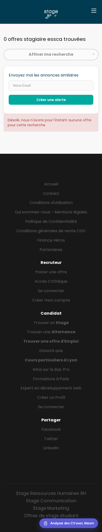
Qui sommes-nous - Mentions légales (51, 212)
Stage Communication (51, 501)
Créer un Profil (51, 397)
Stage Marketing (51, 508)
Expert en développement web (51, 388)
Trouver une (51, 332)
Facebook (51, 429)
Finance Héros (51, 240)
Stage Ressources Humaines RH (51, 493)
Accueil (51, 184)
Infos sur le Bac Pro (51, 369)
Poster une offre (51, 272)
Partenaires (51, 250)
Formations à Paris (51, 379)
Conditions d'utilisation (51, 202)
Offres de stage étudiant (51, 515)
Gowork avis (51, 351)
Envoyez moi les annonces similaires (43, 75)
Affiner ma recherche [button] (51, 54)
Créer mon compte (51, 300)
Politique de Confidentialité (51, 221)
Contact (51, 193)
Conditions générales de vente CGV (51, 231)
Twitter (51, 439)
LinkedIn (51, 448)
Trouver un (51, 323)
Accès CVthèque (51, 281)
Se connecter (51, 291)
